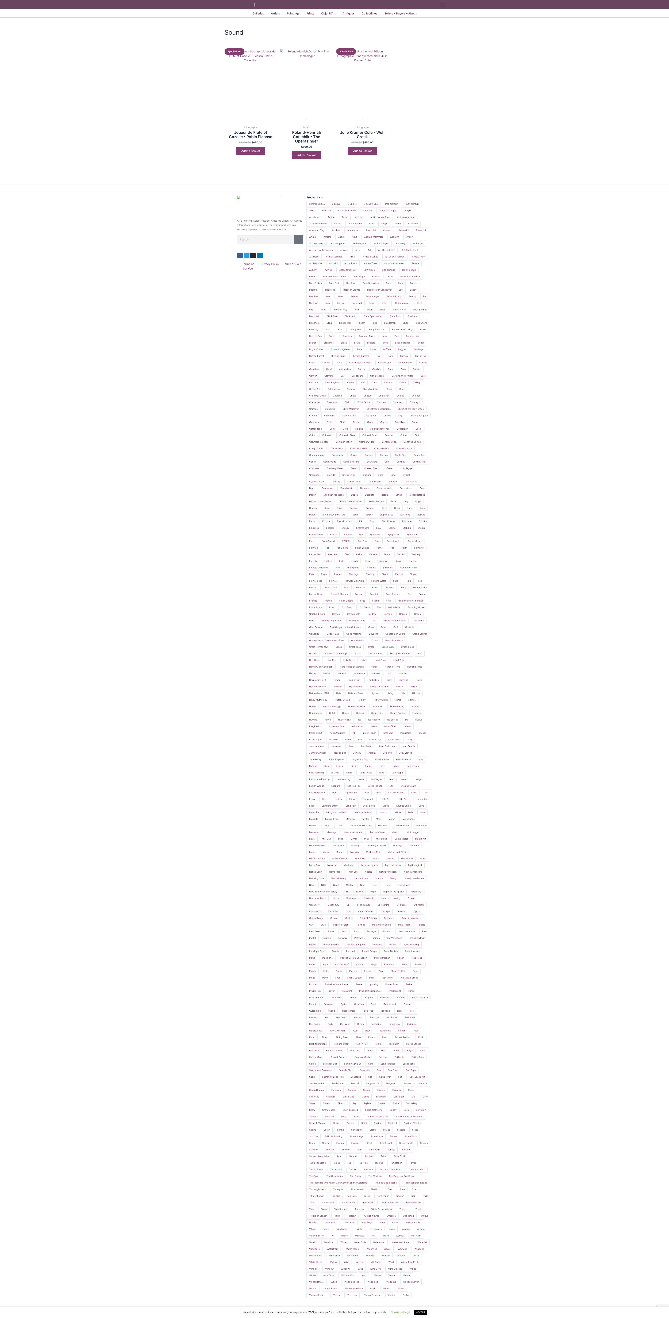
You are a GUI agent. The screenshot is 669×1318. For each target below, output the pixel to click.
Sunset (391, 1149)
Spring (340, 1129)
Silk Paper (381, 1096)
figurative (382, 561)
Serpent (407, 1083)
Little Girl (385, 799)
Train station (348, 1202)
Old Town (333, 911)
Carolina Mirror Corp (402, 376)
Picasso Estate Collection (353, 958)
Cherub (400, 395)
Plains (405, 964)
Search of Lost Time (333, 1077)
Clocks (356, 422)
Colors (403, 435)
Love (421, 805)
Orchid (348, 918)
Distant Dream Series (320, 501)
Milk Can (326, 839)
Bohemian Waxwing (402, 329)
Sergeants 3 (372, 1083)
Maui (339, 825)
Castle (350, 382)
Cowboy (401, 461)
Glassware (418, 620)
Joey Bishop (405, 753)
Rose (383, 1050)
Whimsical (334, 1255)
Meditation (421, 825)
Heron (413, 686)
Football (360, 587)
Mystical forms (393, 865)
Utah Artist (330, 1222)
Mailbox (383, 812)
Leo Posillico (354, 786)
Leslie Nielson (375, 786)
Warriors (328, 1242)
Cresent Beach (371, 468)
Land (381, 772)
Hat (389, 673)
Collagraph (402, 428)
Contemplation (404, 448)
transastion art (413, 1202)
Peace (312, 944)
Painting (361, 924)
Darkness (392, 481)
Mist (366, 839)
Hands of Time (392, 666)
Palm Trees (315, 931)
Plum (380, 971)
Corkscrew (337, 455)
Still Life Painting (333, 1136)
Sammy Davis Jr (352, 1063)
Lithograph (368, 799)
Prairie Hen (315, 991)
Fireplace (371, 567)
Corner (353, 455)
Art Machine (315, 263)
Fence (387, 554)
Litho (352, 799)
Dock (394, 501)
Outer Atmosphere (411, 918)
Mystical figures (369, 865)
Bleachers (314, 323)
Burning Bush (338, 356)
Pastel (312, 938)
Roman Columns (334, 1050)
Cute (393, 475)
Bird (311, 309)
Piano (312, 958)
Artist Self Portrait (395, 256)
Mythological (415, 865)
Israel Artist (375, 739)
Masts (327, 825)
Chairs (402, 389)
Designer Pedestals (334, 495)
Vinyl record (343, 1229)
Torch (367, 1196)
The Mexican (375, 1176)
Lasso (360, 779)
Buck (359, 349)
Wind (391, 1262)
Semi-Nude (337, 1083)
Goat (383, 627)
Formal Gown (316, 594)
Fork (403, 587)
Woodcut (391, 1282)
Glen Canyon (315, 627)
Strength (313, 1149)
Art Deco (314, 256)
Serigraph (391, 1083)
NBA (311, 885)
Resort (368, 1030)
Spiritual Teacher (413, 1123)
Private (353, 997)
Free (362, 600)
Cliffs (329, 422)
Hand (364, 660)
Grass (375, 640)
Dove (339, 508)
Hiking (390, 693)
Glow (371, 627)
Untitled (313, 1222)
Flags (324, 574)
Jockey (372, 753)
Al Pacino (413, 223)
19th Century (412, 204)
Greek (339, 647)
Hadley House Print (400, 653)
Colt (417, 435)
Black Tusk (395, 316)
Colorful (389, 435)
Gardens (372, 614)
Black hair (314, 316)
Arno (357, 250)
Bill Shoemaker (402, 303)
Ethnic (333, 534)
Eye (361, 534)
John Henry (315, 759)
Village (312, 1229)
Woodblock (373, 1282)
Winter (312, 1275)
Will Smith (376, 1262)
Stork (312, 1143)
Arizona (344, 250)
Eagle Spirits (386, 514)
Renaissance (315, 1030)
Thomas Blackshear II (385, 1182)
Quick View (250, 111)
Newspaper (404, 885)
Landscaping (343, 779)
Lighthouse (351, 792)
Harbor (327, 673)
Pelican (392, 944)
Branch (313, 342)
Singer (312, 1103)
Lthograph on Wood (336, 812)
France (328, 600)
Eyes (311, 541)
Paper (331, 931)
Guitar (357, 653)
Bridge (421, 342)
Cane (390, 369)
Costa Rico (419, 455)
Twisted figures (371, 1216)
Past (424, 931)
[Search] (298, 239)
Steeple (401, 1129)
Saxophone (409, 1063)
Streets (424, 1143)
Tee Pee (379, 1163)
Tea (349, 1163)
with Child (328, 1275)
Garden (336, 614)
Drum (397, 508)
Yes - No (352, 1295)
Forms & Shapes (339, 594)
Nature (379, 878)
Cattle (402, 382)
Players (353, 971)
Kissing (340, 766)
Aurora (415, 263)
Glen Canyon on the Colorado (345, 627)
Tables (336, 1163)
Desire (354, 495)
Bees (327, 303)
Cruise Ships (349, 475)
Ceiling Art (314, 389)
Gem (311, 620)
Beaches (313, 296)
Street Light (385, 1143)
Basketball (330, 289)
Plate (325, 971)
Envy (378, 528)
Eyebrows (375, 534)
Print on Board (316, 997)
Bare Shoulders (371, 283)
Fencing (416, 554)
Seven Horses (316, 1090)
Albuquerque (355, 223)
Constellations (381, 448)
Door (327, 508)
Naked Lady (315, 871)
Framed (313, 600)
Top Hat (335, 1196)
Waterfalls (314, 1249)
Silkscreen (399, 1096)
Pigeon (400, 958)
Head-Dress (354, 680)
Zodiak (391, 1295)
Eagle (355, 514)
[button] (442, 4)
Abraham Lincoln (347, 210)
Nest (362, 885)
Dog (406, 501)
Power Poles (391, 984)
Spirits (377, 1123)
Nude (383, 898)
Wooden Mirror (411, 1282)
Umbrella (391, 1216)
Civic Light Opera (419, 415)
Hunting (313, 719)
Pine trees (417, 958)
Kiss (326, 766)
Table (383, 1156)
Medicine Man (401, 825)
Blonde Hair (345, 323)
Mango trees (332, 819)
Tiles (389, 1189)
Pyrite (344, 1004)
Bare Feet (334, 283)
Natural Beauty (339, 878)
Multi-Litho (407, 858)
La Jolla (335, 772)
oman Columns (366, 911)
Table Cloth (400, 1156)
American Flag (316, 230)
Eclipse (326, 521)
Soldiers (313, 1116)
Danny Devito (354, 481)
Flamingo (354, 574)
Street (369, 1143)
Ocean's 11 (314, 905)
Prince (411, 991)
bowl (384, 336)
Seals (312, 1077)
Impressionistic (336, 726)
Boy (397, 336)
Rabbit (331, 1010)
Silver (425, 1096)
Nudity (397, 898)
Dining (399, 495)
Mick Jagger (412, 832)
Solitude (329, 1116)
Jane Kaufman (316, 746)
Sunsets (406, 1149)
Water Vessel (352, 1249)
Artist (353, 256)
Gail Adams (394, 607)
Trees (324, 1209)
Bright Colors (316, 349)
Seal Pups (411, 1070)
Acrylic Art (314, 217)
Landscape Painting (319, 779)
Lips (324, 799)
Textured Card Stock (391, 1169)
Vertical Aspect (414, 1222)
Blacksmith (350, 316)
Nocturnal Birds (317, 898)
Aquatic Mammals (373, 237)
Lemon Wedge (316, 786)
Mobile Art (420, 839)
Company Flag (366, 442)
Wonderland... (316, 1282)
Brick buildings (402, 342)
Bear (327, 296)
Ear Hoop (405, 514)
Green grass (407, 647)
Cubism (367, 475)
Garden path (353, 614)
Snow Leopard (350, 1110)
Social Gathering (374, 1110)
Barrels (413, 283)
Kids (421, 759)
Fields (355, 561)
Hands (374, 666)
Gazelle (403, 614)
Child (347, 402)
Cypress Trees (316, 481)
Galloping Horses (416, 607)
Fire (338, 567)
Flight (385, 574)
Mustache (349, 865)
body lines (356, 329)
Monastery (338, 845)
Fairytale (313, 547)
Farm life (419, 547)
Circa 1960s (370, 415)
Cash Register (332, 382)
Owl (311, 924)
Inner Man (388, 733)
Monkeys (397, 845)
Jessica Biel (340, 753)
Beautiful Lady (394, 296)
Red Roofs (391, 1017)
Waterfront (332, 1249)
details (384, 495)
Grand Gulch (357, 640)
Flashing (370, 574)
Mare (378, 819)
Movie (376, 858)
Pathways (359, 938)
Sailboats (399, 1057)
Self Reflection (316, 1083)
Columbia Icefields (318, 442)
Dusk (422, 508)
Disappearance (417, 495)
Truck (337, 1216)
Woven (386, 1288)
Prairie (409, 984)
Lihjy (366, 792)
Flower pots (315, 581)
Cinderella (329, 415)
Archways (418, 243)
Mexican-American (353, 832)
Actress (359, 217)
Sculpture (365, 1070)
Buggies (402, 349)
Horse (312, 706)
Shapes (352, 1090)
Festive (328, 561)
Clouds (384, 422)
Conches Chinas (412, 442)
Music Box (314, 865)
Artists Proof (419, 256)
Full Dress (364, 607)
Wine (360, 1268)
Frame (422, 594)
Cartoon (313, 382)
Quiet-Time (315, 1010)
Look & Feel (369, 805)
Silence (365, 1096)
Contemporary (316, 455)
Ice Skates (392, 719)
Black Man (332, 316)
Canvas (417, 369)
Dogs (418, 501)
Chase (353, 395)
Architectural (359, 243)
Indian (374, 726)
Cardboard (357, 376)
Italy (410, 739)
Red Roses (314, 1024)
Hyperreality (344, 719)
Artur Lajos (351, 263)
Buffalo (387, 349)
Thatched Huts (417, 1169)
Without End (347, 1275)
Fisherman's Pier (408, 567)
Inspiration (405, 733)
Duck (409, 508)
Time (402, 1189)
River (358, 1037)
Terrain (352, 1169)
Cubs (380, 475)
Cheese (367, 395)
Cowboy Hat (419, 461)
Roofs (370, 1050)
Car (342, 376)
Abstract (367, 210)
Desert (312, 495)
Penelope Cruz (316, 951)
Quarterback (390, 1004)
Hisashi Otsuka (342, 700)
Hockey (362, 700)
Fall (327, 547)
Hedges (338, 686)
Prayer (331, 991)
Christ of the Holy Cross (411, 409)
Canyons (328, 376)
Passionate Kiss (406, 931)
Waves (387, 1249)
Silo (414, 1096)
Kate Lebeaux (382, 759)
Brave (357, 342)
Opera (417, 911)
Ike (406, 719)
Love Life (314, 812)
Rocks (378, 1044)
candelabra (345, 369)
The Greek (355, 1176)
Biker (371, 303)
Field (341, 561)
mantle (365, 819)
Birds (323, 309)
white (416, 1255)
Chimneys (414, 402)
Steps (415, 1129)
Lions (312, 799)
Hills (403, 693)
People (335, 951)
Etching (407, 528)
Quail (373, 1004)
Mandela (313, 819)
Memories (314, 832)
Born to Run (315, 336)
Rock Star (394, 1044)
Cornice (369, 455)
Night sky (416, 891)
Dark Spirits (411, 481)
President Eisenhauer (370, 991)
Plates (339, 971)
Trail (413, 1196)
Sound (357, 1116)
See (370, 1077)
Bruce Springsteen (340, 349)
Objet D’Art (328, 13)
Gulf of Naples (375, 653)
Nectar (349, 885)
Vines (326, 1229)
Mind (340, 839)
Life (391, 786)
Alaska (337, 223)
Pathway (342, 938)
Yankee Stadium (317, 1295)
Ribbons (402, 1030)
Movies (390, 858)
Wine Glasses (395, 1268)
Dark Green (374, 481)
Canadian (314, 369)
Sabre (423, 1050)
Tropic (419, 1209)
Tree (311, 1209)
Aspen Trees (370, 263)
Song (343, 1116)
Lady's (395, 766)
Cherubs (416, 395)
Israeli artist (394, 739)
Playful (367, 971)
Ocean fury (333, 905)
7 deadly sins (371, 204)
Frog (388, 600)
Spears (350, 1123)
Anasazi (387, 230)
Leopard (335, 786)
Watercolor (379, 1242)
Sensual (355, 1083)
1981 (311, 210)
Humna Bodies (397, 713)
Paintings (293, 13)
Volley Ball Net (316, 1235)
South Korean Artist (377, 1116)
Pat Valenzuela (394, 938)
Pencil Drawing (411, 944)
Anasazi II (404, 230)
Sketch (341, 1103)
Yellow (336, 1295)
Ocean (411, 898)
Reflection (376, 1024)
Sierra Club (348, 1096)
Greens (313, 653)
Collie (418, 428)
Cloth (370, 422)
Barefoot (351, 283)
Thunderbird (357, 1189)
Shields (381, 1090)
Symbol (353, 1156)
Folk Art (313, 587)
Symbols (369, 1156)
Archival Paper (381, 243)
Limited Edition (396, 792)
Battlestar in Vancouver (379, 289)
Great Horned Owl (318, 647)
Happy (312, 673)
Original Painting (368, 918)
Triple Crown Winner (381, 1209)
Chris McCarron (351, 409)
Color (312, 435)
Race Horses (348, 1010)
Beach (413, 289)
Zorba (406, 1295)
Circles (387, 415)
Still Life (313, 1136)
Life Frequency (317, 792)
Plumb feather (398, 971)
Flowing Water (378, 581)
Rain (399, 1010)
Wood (334, 1282)
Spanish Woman (317, 1123)
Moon (326, 852)
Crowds (331, 475)
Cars (423, 376)
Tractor (400, 1196)
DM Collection (376, 501)
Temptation (396, 1163)
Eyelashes (412, 534)
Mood (312, 852)
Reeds (360, 1024)
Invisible (333, 739)
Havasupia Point (317, 680)
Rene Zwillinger (337, 1030)
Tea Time (363, 1163)
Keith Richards (403, 759)
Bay (401, 289)
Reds (330, 1024)
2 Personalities (317, 204)
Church (313, 415)
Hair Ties (331, 660)
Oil (348, 905)
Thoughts (338, 1189)
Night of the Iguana (393, 891)
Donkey (313, 508)
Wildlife (360, 1262)
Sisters (326, 1103)
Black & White (420, 309)
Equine (392, 528)
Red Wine (345, 1024)
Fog (420, 581)
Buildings (418, 349)
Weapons (419, 1249)
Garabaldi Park (317, 614)
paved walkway (418, 938)
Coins (333, 428)
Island (348, 739)
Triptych (403, 1209)
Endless (330, 528)
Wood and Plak (352, 1282)
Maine (398, 812)
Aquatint (394, 237)
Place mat (389, 964)
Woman (392, 1275)
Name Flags (335, 871)
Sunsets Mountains (319, 1156)
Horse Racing (397, 706)
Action (331, 217)
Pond (325, 977)
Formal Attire (420, 587)
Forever (390, 587)
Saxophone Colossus (320, 1070)
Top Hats (352, 1196)
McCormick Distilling (360, 825)
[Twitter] (247, 256)
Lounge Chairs (404, 805)
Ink (353, 733)
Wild (346, 1262)
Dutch (312, 514)
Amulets (336, 230)
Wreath (401, 1288)
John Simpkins (336, 759)
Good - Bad (333, 634)
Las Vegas (376, 779)
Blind (329, 323)
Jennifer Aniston (317, 753)
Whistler (401, 1255)
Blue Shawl (421, 323)
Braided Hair (412, 336)
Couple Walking (351, 461)
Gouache (373, 634)
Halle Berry (349, 660)
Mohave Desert (317, 845)
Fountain (374, 594)
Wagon (344, 1235)
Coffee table (315, 428)
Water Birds (360, 1242)
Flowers (333, 581)
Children (381, 402)
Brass (344, 342)
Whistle (386, 1255)
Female (373, 554)
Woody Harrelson (354, 1288)
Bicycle (340, 303)
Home (398, 700)
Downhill (354, 508)
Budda (373, 349)
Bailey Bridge (409, 270)
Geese (417, 614)
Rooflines (355, 1050)
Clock (343, 422)
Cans (403, 369)
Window (329, 1268)
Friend (375, 600)
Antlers (327, 237)
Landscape (397, 772)
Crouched (314, 475)
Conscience (337, 448)
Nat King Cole (316, 878)
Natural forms (361, 878)
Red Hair (358, 1017)
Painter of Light (341, 924)
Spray (327, 1129)
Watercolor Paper (401, 1242)
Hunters (416, 713)
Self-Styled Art (417, 1077)
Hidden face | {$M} (319, 693)
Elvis (372, 521)
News (388, 885)
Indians (407, 726)
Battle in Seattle (351, 289)
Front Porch (315, 607)
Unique (424, 1216)
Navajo (393, 878)
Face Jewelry (394, 541)
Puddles (401, 997)
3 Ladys (336, 204)
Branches (329, 342)
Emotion (423, 521)
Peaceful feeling (331, 944)
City (400, 415)
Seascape (356, 1077)
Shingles (396, 1090)
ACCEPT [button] (420, 1312)
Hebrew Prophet (317, 686)
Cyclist (406, 475)
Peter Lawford (412, 951)
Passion (387, 931)
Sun (360, 1149)
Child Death (363, 402)
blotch (362, 323)
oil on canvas (363, 905)
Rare (411, 1010)
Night (373, 891)
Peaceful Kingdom (356, 944)
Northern (351, 898)
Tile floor (375, 1189)
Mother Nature (317, 858)
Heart (389, 680)
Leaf (391, 779)
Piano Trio (327, 958)
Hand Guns (380, 660)
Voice (392, 1229)
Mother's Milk (373, 852)
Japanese (336, 746)
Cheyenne (314, 402)
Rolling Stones (413, 1044)
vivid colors (376, 1229)
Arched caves (316, 243)
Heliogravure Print (379, 686)
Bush (390, 356)
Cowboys (314, 468)
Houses (360, 713)
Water (343, 1242)
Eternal (421, 528)
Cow (387, 461)
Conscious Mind (358, 448)
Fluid (395, 581)
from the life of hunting (410, 600)
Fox (410, 594)
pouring (374, 984)
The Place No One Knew (401, 1176)
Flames (338, 574)
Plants (312, 971)
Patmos (376, 938)
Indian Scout (315, 733)
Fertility (313, 561)
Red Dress (341, 1017)
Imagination (315, 726)
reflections (394, 1024)
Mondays (356, 845)
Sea (379, 1070)
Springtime (357, 1129)
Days (311, 488)
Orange (334, 918)
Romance (314, 1050)
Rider (312, 1037)
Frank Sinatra (346, 600)
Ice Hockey (374, 719)
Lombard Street (330, 805)
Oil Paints (402, 905)
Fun (379, 607)
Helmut (399, 686)
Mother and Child (397, 852)
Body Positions (377, 329)
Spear (336, 1123)
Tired (414, 1189)
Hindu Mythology (318, 700)
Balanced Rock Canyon (334, 276)
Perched (350, 951)
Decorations (406, 488)
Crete (389, 468)
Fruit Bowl (346, 607)
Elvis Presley (388, 521)
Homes (412, 700)
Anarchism (353, 230)
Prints (310, 13)
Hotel (332, 713)
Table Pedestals (317, 1163)
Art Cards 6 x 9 (410, 250)
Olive (348, 911)
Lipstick (338, 799)
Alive (371, 223)
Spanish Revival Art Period (409, 1116)
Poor (371, 977)
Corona (384, 455)
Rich (416, 1030)
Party (357, 931)
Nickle (359, 891)
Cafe (339, 362)
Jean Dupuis (408, 746)
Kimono (313, 766)
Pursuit (313, 1004)
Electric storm (344, 521)
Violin (359, 1229)
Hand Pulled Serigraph (321, 666)
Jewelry (357, 753)
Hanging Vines (414, 666)
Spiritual (392, 1123)
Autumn (313, 270)
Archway (400, 243)
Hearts (419, 680)
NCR (323, 885)
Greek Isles (355, 647)
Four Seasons (393, 594)
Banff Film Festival (410, 276)
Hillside (416, 693)
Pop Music (387, 977)
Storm (325, 1143)
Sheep (366, 1090)
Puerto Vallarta (420, 997)
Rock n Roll (362, 1044)
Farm (404, 547)
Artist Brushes (370, 256)
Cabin (312, 362)
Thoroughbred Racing (415, 1182)
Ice (359, 719)
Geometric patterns (331, 620)
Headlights (373, 680)
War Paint (416, 1235)
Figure (398, 561)
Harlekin (342, 673)
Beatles (355, 296)
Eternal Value (316, 534)
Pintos (312, 964)
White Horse (315, 1262)
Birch (419, 303)
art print (333, 263)
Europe (348, 534)
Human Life (377, 713)
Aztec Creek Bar (347, 270)
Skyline (367, 1103)
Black (382, 309)
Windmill (313, 1268)
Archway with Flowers (321, 250)
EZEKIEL (346, 541)
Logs (311, 805)
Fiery (367, 561)
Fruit (331, 607)
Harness (376, 673)
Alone (398, 223)
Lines (414, 792)
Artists (275, 13)
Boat (327, 329)
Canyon (313, 376)
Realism (313, 1017)
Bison (369, 309)
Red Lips (374, 1017)
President (347, 991)
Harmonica (359, 673)
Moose (339, 852)
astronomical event (394, 263)
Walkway (359, 1235)
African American (406, 217)
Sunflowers (374, 1149)
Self (400, 1077)
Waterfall (422, 1242)
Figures (412, 561)
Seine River (385, 1077)
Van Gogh (367, 1222)
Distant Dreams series (350, 501)
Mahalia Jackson (363, 812)
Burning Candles (360, 356)
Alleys (384, 223)
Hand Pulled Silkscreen (352, 666)
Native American (388, 871)
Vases (395, 1222)
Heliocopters (356, 686)
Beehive (313, 303)
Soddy (393, 1110)
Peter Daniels (391, 951)
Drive (384, 508)
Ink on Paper (369, 733)
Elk (360, 521)
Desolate (369, 495)
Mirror (354, 839)
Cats (374, 382)
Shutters (330, 1096)
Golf (395, 627)
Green (371, 647)
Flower (413, 574)
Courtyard (372, 461)
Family (379, 547)
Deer (422, 488)
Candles (376, 369)
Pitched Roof (342, 964)
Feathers (332, 554)
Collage (359, 428)
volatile (406, 1229)
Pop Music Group (409, 977)
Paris (344, 931)
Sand (371, 1063)
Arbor (409, 237)
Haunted (403, 673)
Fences (401, 554)
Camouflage (384, 362)
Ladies (368, 766)
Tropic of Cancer (318, 1216)
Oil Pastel (419, 905)
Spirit (364, 1123)
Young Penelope (372, 1295)
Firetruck (388, 567)
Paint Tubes (404, 924)
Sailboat (383, 1057)
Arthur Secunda (334, 256)
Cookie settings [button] (400, 1312)
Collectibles (369, 13)
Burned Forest (316, 356)
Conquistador (316, 448)
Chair (389, 389)
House (345, 713)
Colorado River (347, 435)
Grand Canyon (419, 634)
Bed (425, 296)
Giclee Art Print (357, 620)
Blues (405, 323)
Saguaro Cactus (363, 1057)
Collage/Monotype (379, 428)
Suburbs (330, 1149)
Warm (386, 1235)
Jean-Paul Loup (387, 746)
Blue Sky (313, 329)
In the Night (315, 739)
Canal (329, 369)
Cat (363, 382)
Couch (312, 461)
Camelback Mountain (360, 362)
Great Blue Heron (394, 640)
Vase (382, 1222)
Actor (345, 217)
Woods (313, 1288)
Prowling (384, 997)
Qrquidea (359, 1004)
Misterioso (381, 839)
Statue (386, 1129)
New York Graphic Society (323, 891)
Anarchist (371, 230)
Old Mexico (315, 911)
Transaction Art (390, 1202)
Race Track (368, 1010)
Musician (331, 865)
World (373, 1288)
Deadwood (327, 488)
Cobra (415, 422)
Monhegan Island (377, 845)
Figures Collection (318, 567)
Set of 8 (423, 1083)
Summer (346, 1149)
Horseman (377, 706)
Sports (312, 1129)
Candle (361, 369)
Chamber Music (317, 395)
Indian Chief (390, 726)
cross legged (406, 468)
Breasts (371, 342)
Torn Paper (383, 1196)
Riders (325, 1037)
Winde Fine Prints (410, 1262)
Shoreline (314, 1096)
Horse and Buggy (332, 706)
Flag (311, 574)
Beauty (412, 296)
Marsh (392, 819)
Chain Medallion (371, 389)
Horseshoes (315, 713)
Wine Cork (375, 1268)
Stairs (373, 1129)
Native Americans (413, 871)
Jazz (350, 746)
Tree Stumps (340, 1209)
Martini (312, 825)
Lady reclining (316, 772)
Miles (312, 839)
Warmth (400, 1235)
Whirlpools (352, 1255)
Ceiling (416, 382)
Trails (425, 1196)
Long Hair (351, 805)
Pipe (325, 964)
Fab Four (362, 541)
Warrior (313, 1242)
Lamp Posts (365, 772)
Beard (340, 296)
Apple (341, 237)
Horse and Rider (356, 706)
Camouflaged (405, 362)
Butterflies (420, 356)
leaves (404, 779)
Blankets (412, 316)
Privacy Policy (270, 264)
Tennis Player (316, 1169)
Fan (392, 547)
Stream (355, 1143)
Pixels (374, 964)
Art (369, 250)
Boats (341, 329)
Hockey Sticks (380, 700)
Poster (359, 984)
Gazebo (388, 614)
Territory (368, 1169)
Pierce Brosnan (382, 958)
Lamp (349, 772)
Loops (385, 805)
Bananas (376, 276)
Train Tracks (368, 1202)
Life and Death (408, 786)
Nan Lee (353, 871)
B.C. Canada (388, 270)
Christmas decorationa (379, 409)
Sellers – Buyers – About (400, 13)
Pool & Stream (354, 977)
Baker (312, 276)
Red (327, 1017)
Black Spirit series (373, 316)
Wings (413, 1268)
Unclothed (408, 1216)
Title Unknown (316, 1196)
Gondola (409, 627)
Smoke (381, 1103)
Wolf (364, 1275)
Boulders (347, 336)
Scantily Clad (345, 1070)
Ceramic (351, 389)
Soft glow (421, 1110)
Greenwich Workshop (335, 653)
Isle (360, 739)
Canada (423, 362)
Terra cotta (336, 1169)
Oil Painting (383, 905)
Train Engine (328, 1202)
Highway (375, 693)
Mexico (395, 832)
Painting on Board (381, 924)
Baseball (313, 289)
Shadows (336, 1090)
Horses (415, 706)
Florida (399, 574)
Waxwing (402, 1249)
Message (331, 832)
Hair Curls (314, 660)
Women (407, 1275)
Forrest (359, 594)
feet (347, 554)
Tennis (412, 1163)
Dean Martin (346, 488)
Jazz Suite (366, 746)
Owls (323, 924)
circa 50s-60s (349, 415)
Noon (336, 898)
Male (410, 812)
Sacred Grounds (339, 1057)
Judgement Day (359, 759)
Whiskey (370, 1255)
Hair (420, 653)
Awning (328, 270)
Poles (312, 977)
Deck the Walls (384, 488)
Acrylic (408, 210)
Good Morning (354, 634)
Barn (400, 283)
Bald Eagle (359, 276)
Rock (421, 1037)
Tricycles (359, 1209)
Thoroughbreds (317, 1189)
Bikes (384, 303)
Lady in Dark (412, 766)
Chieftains (332, 402)
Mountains (360, 858)
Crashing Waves (334, 468)
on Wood (401, 911)
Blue (374, 323)
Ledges (418, 779)
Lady (382, 766)
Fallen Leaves (362, 547)
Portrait (313, 984)
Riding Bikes (342, 1037)
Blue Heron (389, 323)
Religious (412, 1024)
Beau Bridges (372, 296)
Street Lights (406, 1143)
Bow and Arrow (367, 336)
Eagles (369, 514)
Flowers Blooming (354, 581)
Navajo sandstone (414, 878)
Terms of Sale (292, 264)
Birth (357, 309)
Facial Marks (414, 541)
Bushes (404, 356)
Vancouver (349, 1222)
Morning (354, 852)
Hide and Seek (355, 693)
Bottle (332, 336)
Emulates (314, 528)
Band (390, 276)
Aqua (354, 237)
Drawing (370, 508)
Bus (378, 356)
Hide (338, 693)
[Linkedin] (260, 256)
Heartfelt (403, 680)
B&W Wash (369, 270)
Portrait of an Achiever (337, 984)
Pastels (327, 938)
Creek (354, 468)
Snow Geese (328, 1110)
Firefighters (353, 567)
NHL (346, 891)
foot (346, 587)
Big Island (357, 303)
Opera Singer (316, 918)
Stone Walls (411, 1136)
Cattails (388, 382)
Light (334, 792)
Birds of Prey (340, 309)
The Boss (314, 1176)
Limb (378, 792)
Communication (344, 442)
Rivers (371, 1037)
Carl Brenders (377, 376)
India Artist (357, 726)
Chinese (313, 409)
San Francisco (388, 1063)
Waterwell (372, 1249)
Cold (345, 428)
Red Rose (410, 1017)
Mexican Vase (377, 832)
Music (423, 858)
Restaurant (385, 1030)
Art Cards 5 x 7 (386, 250)
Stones (393, 1136)
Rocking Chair (341, 1044)
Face (377, 541)
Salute (312, 1063)
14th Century (391, 204)
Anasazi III (421, 230)
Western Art (315, 1255)
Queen (407, 1004)
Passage (371, 931)
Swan (339, 1156)
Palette (421, 924)
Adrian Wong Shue (380, 217)
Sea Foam (393, 1070)
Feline (359, 554)
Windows (346, 1268)
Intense (422, 733)
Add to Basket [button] (250, 151)
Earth (312, 521)
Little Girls (403, 799)
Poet (415, 971)
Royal (410, 1050)
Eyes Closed (328, 541)
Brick (385, 342)
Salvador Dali (330, 1063)
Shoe (411, 1090)
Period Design (369, 951)
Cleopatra (314, 422)
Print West (337, 997)
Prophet (368, 997)
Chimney (397, 402)
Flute (408, 581)
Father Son (315, 554)
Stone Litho (377, 1136)
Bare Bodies (315, 283)
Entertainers (362, 528)
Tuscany (351, 1216)
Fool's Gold (331, 587)
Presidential (395, 991)
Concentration (389, 442)
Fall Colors (342, 547)
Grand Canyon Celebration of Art (326, 640)
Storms (340, 1143)
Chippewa (330, 409)
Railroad (385, 1010)
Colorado (327, 435)
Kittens (354, 766)
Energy (345, 528)
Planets (419, 964)
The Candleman (334, 1176)
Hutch (328, 719)
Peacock (377, 944)
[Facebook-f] (240, 256)
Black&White (399, 309)
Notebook (368, 898)
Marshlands (408, 819)
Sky (354, 1103)
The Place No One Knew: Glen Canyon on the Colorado (338, 1182)
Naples (368, 871)
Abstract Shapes (388, 210)
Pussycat (328, 1004)
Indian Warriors (337, 733)
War (373, 1235)
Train (311, 1202)
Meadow (382, 825)
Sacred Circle (316, 1057)
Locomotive (422, 799)
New (375, 885)
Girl (374, 620)
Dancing (336, 481)
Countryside (329, 461)
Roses (396, 1050)
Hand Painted (400, 660)
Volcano (421, 1229)
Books (423, 329)
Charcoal (337, 395)
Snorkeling (411, 1103)
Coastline (400, 422)
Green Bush (388, 647)
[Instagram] (253, 256)
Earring (421, 514)
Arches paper (338, 243)
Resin (355, 1030)
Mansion (350, 819)
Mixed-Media (401, 839)
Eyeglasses (393, 534)
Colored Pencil (370, 435)
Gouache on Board (395, 634)
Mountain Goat (340, 858)
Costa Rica (400, 455)
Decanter (365, 488)
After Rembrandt (318, 223)
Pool (337, 977)
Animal (312, 237)
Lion (426, 792)
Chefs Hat (384, 395)
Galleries (258, 13)
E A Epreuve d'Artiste (334, 514)
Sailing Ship (418, 1057)
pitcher (360, 964)
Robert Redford (403, 1037)
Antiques (349, 13)
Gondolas (314, 634)
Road (384, 1037)
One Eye (385, 911)
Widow (333, 1262)
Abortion (326, 210)
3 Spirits (352, 204)
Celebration (334, 389)
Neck (336, 885)
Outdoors (389, 918)
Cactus (326, 362)
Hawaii (336, 680)
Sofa (406, 1110)
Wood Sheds (330, 1288)
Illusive (418, 719)
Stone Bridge (356, 1136)
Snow (312, 1110)
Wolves (377, 1275)
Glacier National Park (394, 620)
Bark (388, 283)
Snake (396, 1103)
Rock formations (318, 1044)
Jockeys (387, 753)
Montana (414, 845)
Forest (375, 587)
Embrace (407, 521)
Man (422, 812)
